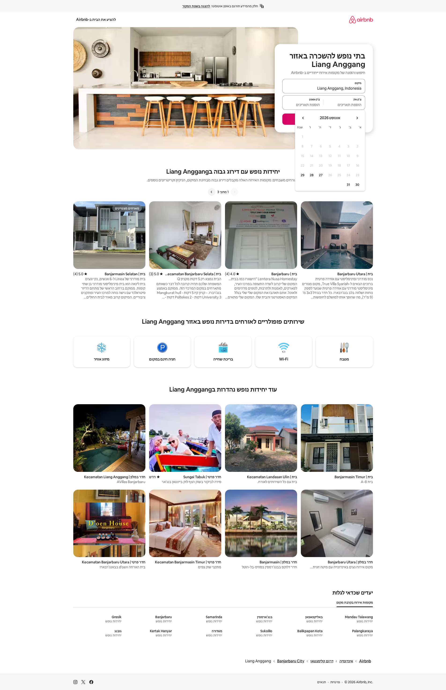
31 (348, 185)
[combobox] (323, 88)
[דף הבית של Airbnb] (361, 19)
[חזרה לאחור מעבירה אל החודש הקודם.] (357, 118)
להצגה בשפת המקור (196, 6)
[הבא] (211, 192)
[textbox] (344, 104)
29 (302, 175)
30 (357, 185)
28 (311, 175)
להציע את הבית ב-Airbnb (96, 19)
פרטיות (335, 682)
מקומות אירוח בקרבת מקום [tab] (354, 602)
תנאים (321, 682)
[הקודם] (234, 192)
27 (321, 175)
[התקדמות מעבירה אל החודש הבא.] (303, 118)
